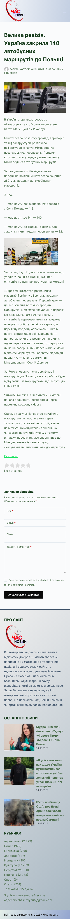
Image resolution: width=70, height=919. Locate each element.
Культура (10, 865)
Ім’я (10, 511)
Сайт (10, 534)
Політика (10, 874)
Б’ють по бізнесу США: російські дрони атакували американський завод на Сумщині (50, 810)
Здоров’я (10, 855)
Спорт (8, 879)
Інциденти (10, 73)
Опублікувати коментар (23, 595)
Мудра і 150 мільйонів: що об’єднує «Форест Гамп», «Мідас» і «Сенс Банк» (49, 735)
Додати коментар (19, 546)
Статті (8, 884)
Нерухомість (13, 870)
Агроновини (12, 841)
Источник (11, 456)
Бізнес (8, 846)
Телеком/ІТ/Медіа (16, 889)
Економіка (11, 851)
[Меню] (64, 11)
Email (11, 522)
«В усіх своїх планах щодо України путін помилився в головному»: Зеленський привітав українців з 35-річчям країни (49, 773)
